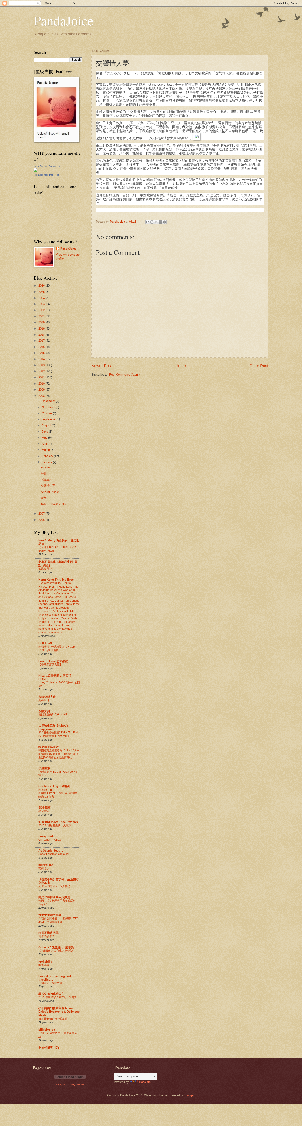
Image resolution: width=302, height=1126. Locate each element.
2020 (42, 322)
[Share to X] (156, 222)
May (45, 437)
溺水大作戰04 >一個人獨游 (54, 886)
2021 (42, 316)
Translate (145, 1082)
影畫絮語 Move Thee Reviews (58, 822)
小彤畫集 (44, 768)
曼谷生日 (43, 700)
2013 (42, 365)
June (45, 431)
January (47, 462)
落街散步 (43, 868)
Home (180, 366)
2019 (42, 328)
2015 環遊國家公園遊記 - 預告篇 (57, 997)
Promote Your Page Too (46, 175)
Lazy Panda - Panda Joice (48, 166)
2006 (42, 519)
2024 (42, 298)
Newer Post (101, 366)
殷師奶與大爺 (47, 696)
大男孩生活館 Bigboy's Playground (53, 727)
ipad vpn (80, 1085)
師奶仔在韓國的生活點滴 (54, 897)
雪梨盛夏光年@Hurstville (53, 714)
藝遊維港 (43, 811)
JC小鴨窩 (44, 807)
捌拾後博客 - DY (48, 1047)
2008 (42, 395)
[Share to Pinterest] (164, 222)
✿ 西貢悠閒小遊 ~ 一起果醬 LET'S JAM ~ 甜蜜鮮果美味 (58, 920)
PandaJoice (64, 20)
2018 (42, 334)
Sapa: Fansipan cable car (53, 854)
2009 (42, 389)
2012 (42, 371)
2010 (42, 383)
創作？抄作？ (46, 936)
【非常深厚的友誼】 (50, 664)
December (49, 401)
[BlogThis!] (152, 222)
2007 (42, 513)
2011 (42, 377)
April (45, 443)
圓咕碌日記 (45, 865)
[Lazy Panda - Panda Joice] (35, 170)
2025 (42, 291)
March (46, 449)
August (47, 425)
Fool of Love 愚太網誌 (53, 661)
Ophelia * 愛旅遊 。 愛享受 (56, 947)
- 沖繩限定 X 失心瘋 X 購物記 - (56, 950)
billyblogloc (46, 1029)
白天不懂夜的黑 (48, 933)
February (48, 456)
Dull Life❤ (45, 643)
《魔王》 (46, 479)
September (49, 419)
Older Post (258, 366)
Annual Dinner (50, 492)
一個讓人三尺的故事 (50, 983)
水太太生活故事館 (49, 915)
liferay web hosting (65, 1084)
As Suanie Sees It (50, 850)
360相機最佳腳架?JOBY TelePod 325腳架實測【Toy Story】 (58, 734)
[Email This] (147, 222)
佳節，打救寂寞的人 (54, 504)
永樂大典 (44, 711)
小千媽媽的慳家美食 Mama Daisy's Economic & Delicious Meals (59, 1011)
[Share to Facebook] (160, 222)
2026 (42, 285)
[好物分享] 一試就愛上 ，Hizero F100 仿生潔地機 (57, 648)
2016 (42, 347)
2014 (42, 359)
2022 (42, 310)
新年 (44, 497)
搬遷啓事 (43, 965)
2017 (42, 340)
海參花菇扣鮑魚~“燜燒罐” (53, 1018)
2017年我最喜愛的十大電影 (54, 825)
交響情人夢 (48, 485)
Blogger (189, 1095)
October (47, 413)
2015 (42, 353)
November (49, 407)
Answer (45, 467)
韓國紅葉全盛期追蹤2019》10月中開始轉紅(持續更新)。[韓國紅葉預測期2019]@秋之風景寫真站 (59, 754)
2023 (42, 304)
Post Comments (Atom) (124, 374)
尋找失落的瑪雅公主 (51, 993)
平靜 (44, 473)
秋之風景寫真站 (48, 747)
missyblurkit (46, 836)
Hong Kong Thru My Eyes (56, 579)
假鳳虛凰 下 (45, 568)
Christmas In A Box (49, 839)
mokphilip (45, 961)
